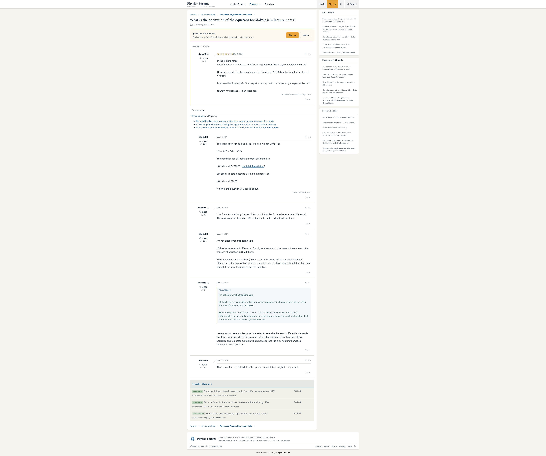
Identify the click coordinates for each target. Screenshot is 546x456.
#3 (309, 207)
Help (350, 446)
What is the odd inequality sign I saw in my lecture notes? (237, 413)
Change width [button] (216, 446)
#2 (309, 137)
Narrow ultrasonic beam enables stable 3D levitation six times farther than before (237, 127)
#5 (309, 283)
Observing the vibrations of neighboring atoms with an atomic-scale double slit (236, 124)
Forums (254, 4)
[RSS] (355, 446)
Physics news (198, 116)
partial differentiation (253, 166)
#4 (309, 234)
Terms (334, 446)
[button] (245, 4)
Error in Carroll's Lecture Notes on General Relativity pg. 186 (236, 402)
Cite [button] (306, 99)
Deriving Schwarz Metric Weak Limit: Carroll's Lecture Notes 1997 (239, 391)
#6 (309, 360)
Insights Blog (236, 4)
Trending (269, 4)
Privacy (342, 446)
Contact (318, 446)
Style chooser (198, 446)
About (326, 446)
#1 (309, 54)
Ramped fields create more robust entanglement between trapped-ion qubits (235, 121)
